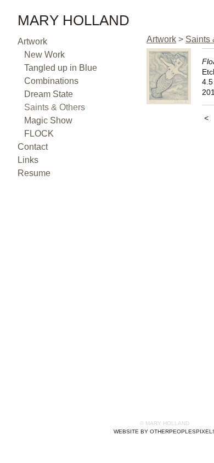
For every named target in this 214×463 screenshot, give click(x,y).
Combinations (51, 81)
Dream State (48, 94)
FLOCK (39, 133)
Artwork (32, 41)
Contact (33, 146)
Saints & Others (54, 107)
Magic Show (48, 120)
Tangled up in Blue (60, 67)
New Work (44, 54)
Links (28, 160)
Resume (34, 173)
